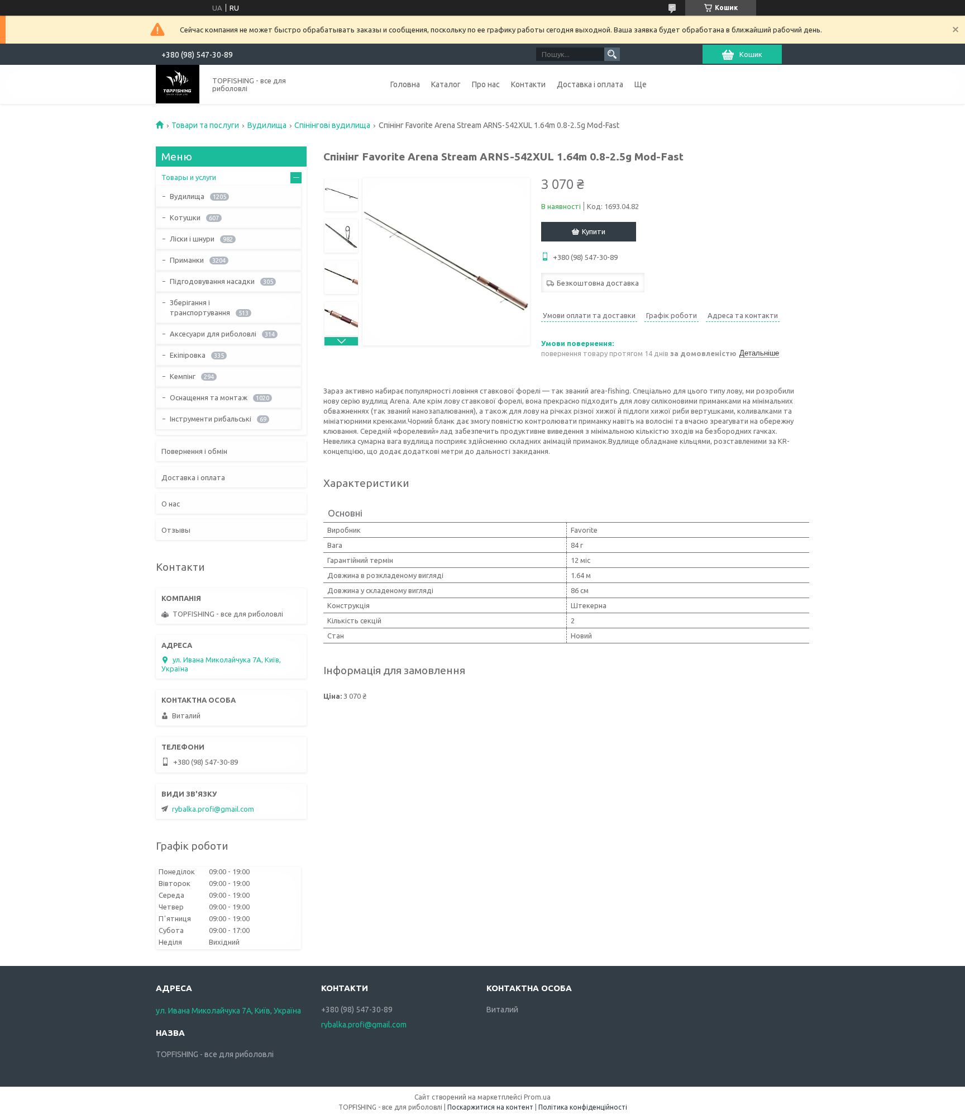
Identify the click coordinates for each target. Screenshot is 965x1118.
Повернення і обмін (194, 451)
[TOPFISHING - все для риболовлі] (177, 84)
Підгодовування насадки (212, 281)
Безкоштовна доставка (598, 283)
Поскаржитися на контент (490, 1107)
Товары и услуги (188, 177)
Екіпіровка (188, 355)
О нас (170, 504)
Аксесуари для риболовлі (213, 334)
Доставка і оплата (590, 84)
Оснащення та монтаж (208, 397)
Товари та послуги (205, 125)
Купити (593, 231)
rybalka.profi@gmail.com (213, 809)
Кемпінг (182, 376)
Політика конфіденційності (582, 1107)
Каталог (446, 84)
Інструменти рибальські (210, 419)
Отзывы (175, 530)
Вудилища (266, 125)
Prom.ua (537, 1097)
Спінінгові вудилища (332, 125)
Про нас (486, 84)
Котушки (185, 217)
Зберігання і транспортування (200, 307)
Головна (405, 84)
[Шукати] (612, 54)
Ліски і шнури (192, 239)
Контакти (528, 84)
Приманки (187, 260)
